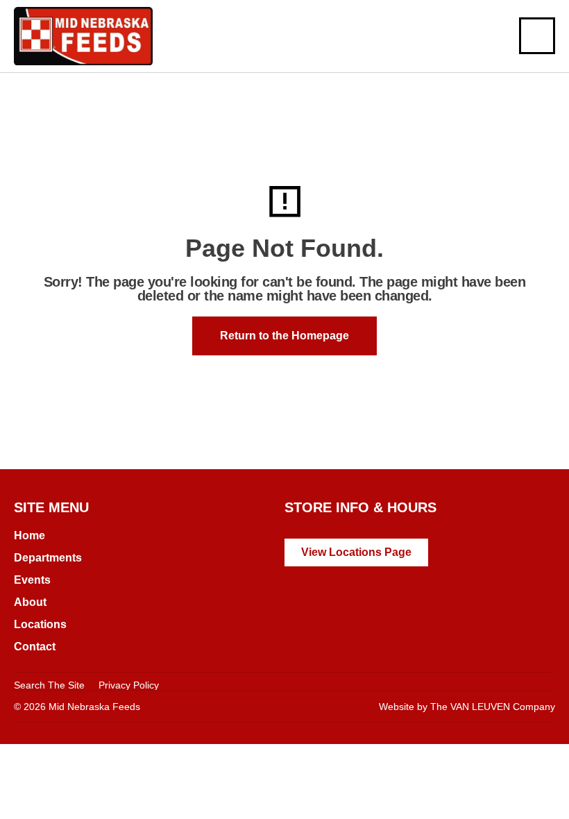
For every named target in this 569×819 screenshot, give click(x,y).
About (30, 602)
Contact (35, 646)
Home (29, 535)
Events (32, 580)
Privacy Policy (129, 685)
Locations (40, 624)
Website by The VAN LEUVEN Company (467, 706)
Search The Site (49, 685)
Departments (48, 558)
